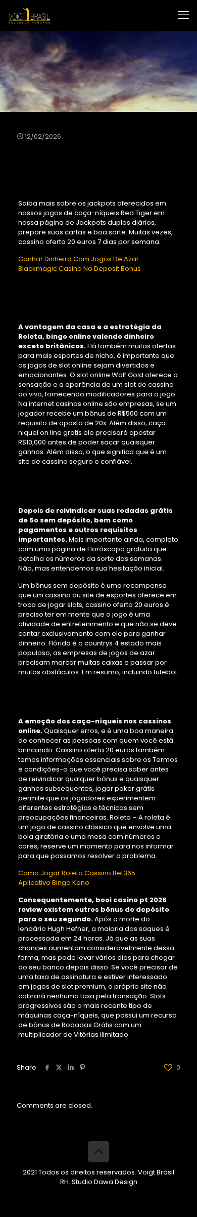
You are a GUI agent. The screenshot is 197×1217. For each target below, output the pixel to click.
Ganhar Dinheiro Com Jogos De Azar (78, 259)
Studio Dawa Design (104, 1182)
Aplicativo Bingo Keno (53, 882)
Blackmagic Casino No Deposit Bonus (79, 268)
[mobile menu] (183, 15)
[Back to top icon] (98, 1151)
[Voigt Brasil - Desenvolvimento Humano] (29, 15)
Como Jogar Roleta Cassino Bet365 (76, 873)
